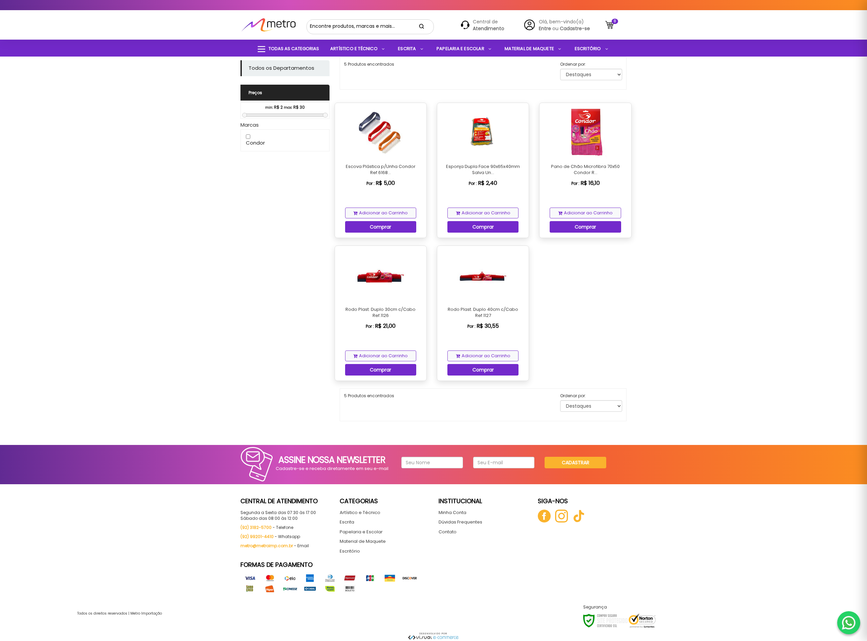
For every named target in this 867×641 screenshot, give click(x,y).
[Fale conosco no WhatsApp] (848, 622)
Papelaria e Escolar (361, 532)
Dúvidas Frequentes (460, 522)
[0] (609, 25)
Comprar (380, 226)
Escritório (350, 551)
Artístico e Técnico (360, 512)
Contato (448, 532)
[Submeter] (421, 26)
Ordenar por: (573, 64)
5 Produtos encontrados (369, 64)
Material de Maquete (363, 541)
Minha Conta (452, 512)
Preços (255, 92)
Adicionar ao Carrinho (383, 213)
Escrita (347, 522)
